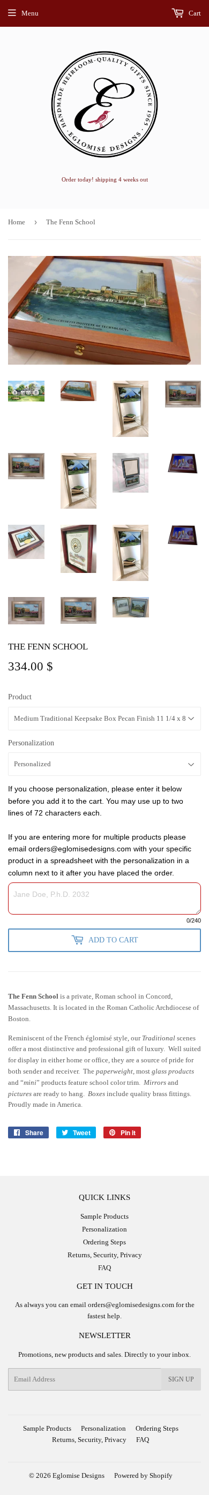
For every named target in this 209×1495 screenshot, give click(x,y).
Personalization (31, 743)
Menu (30, 13)
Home (16, 222)
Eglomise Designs (78, 1475)
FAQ (104, 1268)
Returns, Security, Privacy (105, 1255)
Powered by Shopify (143, 1475)
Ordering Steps (104, 1242)
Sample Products (104, 1216)
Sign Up (181, 1379)
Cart (194, 13)
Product (20, 697)
